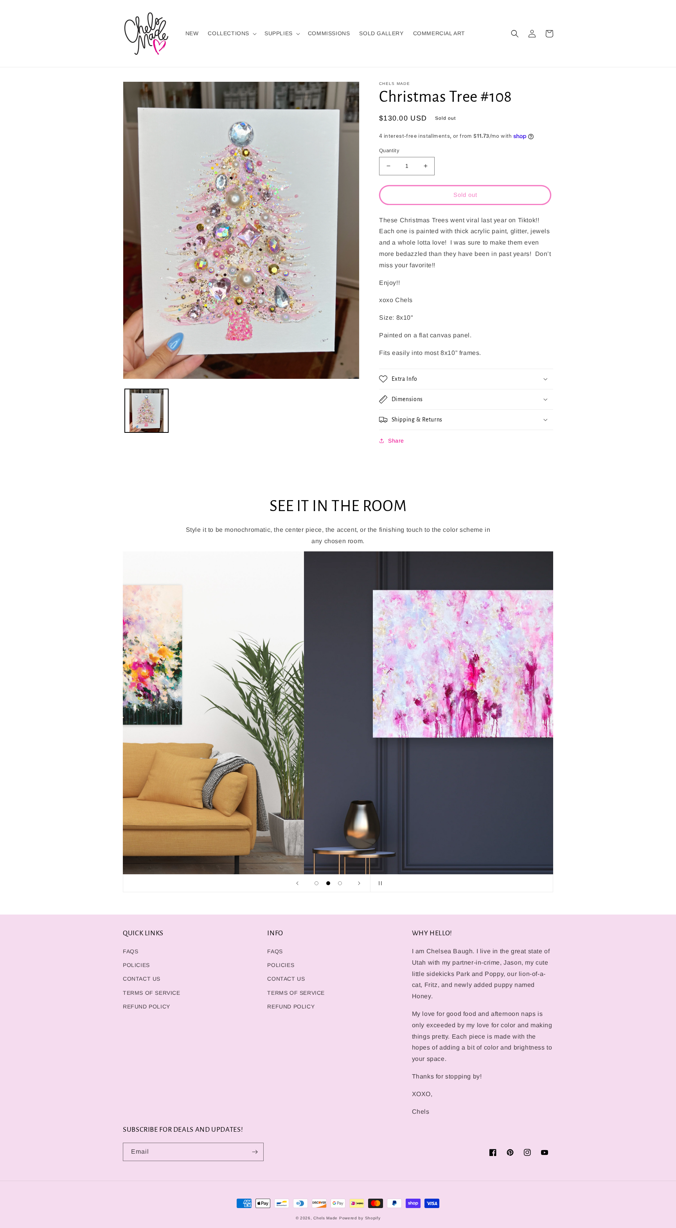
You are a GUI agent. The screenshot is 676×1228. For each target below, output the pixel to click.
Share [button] (396, 441)
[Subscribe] (254, 1152)
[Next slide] (359, 883)
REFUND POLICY (146, 1006)
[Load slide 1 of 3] (316, 883)
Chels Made (325, 1218)
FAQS (130, 951)
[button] (231, 33)
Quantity (389, 150)
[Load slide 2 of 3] (328, 883)
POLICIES (136, 965)
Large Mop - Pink (119, 1209)
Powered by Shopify (360, 1218)
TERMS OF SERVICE (151, 993)
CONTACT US (141, 979)
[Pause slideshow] (378, 883)
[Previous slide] (297, 883)
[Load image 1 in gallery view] (146, 410)
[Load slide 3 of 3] (340, 883)
